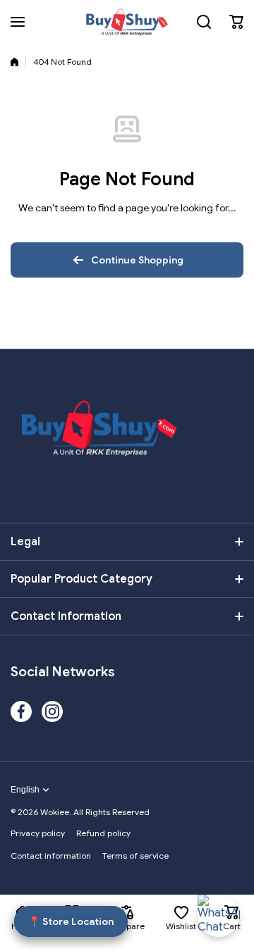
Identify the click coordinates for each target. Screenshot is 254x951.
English (25, 790)
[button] (236, 22)
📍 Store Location (71, 920)
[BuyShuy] (127, 22)
